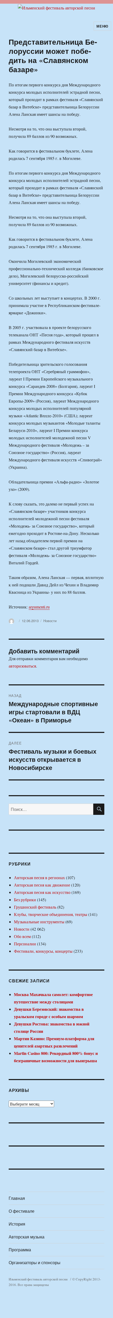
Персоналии (25, 943)
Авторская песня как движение (42, 885)
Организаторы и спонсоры (34, 1262)
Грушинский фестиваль (35, 907)
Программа (20, 1250)
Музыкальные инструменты (39, 921)
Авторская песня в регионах (39, 877)
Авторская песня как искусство (42, 892)
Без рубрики (25, 899)
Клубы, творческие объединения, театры (50, 914)
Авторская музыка (26, 1237)
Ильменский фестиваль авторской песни (38, 1279)
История (17, 1224)
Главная (17, 1198)
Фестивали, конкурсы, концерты (43, 951)
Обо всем (22, 936)
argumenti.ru (39, 606)
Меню (102, 26)
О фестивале (21, 1211)
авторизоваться (22, 666)
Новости (49, 620)
